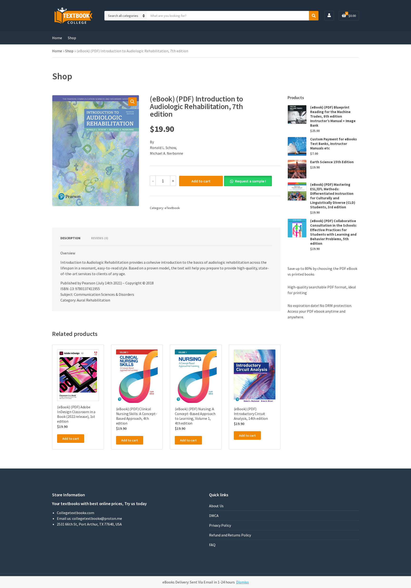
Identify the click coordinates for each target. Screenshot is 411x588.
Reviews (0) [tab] (99, 238)
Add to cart (200, 181)
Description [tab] (70, 238)
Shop (72, 37)
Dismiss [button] (242, 582)
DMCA (213, 515)
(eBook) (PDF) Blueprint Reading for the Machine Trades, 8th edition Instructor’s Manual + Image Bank (333, 116)
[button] (132, 101)
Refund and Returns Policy (230, 535)
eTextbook (172, 208)
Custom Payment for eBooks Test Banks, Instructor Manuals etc (333, 143)
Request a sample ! (250, 181)
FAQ (212, 544)
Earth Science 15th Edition (332, 162)
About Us (216, 505)
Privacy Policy (220, 525)
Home (57, 37)
